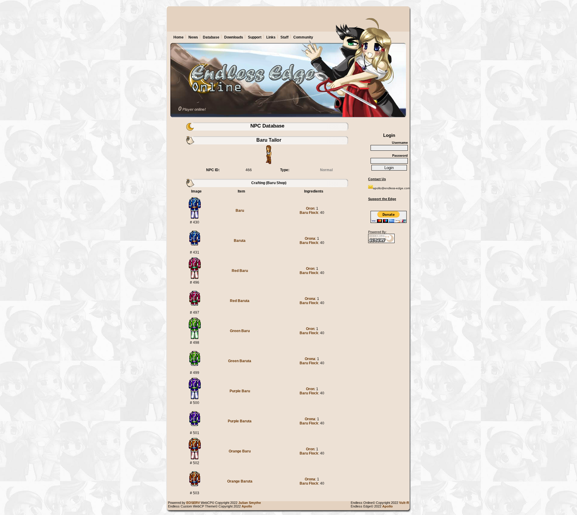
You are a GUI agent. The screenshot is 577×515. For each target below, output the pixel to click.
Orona (310, 238)
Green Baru (240, 331)
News (193, 37)
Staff (284, 37)
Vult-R (405, 502)
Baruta (240, 241)
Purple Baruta (240, 421)
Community (303, 37)
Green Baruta (239, 361)
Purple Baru (240, 391)
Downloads (233, 37)
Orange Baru (240, 451)
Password (400, 155)
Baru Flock (309, 213)
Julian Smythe (250, 502)
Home (178, 37)
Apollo (388, 506)
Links (271, 37)
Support (254, 37)
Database (211, 37)
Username (400, 142)
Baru (240, 210)
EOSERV (193, 502)
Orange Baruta (239, 481)
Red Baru (240, 271)
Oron (310, 208)
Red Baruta (239, 301)
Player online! (194, 109)
